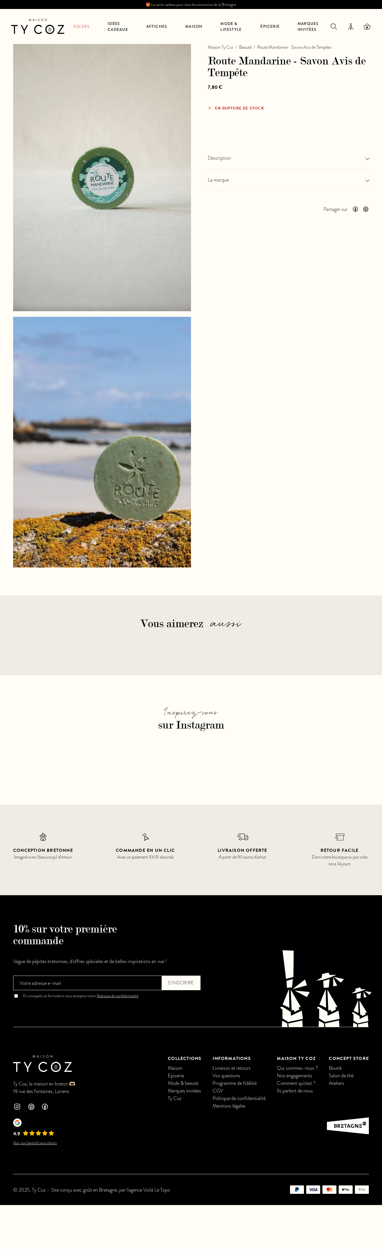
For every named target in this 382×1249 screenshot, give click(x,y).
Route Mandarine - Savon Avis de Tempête (294, 47)
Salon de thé (341, 1075)
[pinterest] (31, 1107)
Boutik (335, 1067)
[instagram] (17, 1107)
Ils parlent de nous (295, 1090)
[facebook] (45, 1107)
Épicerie (270, 26)
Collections (184, 1058)
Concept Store (349, 1058)
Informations (232, 1058)
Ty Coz (174, 1098)
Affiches (157, 26)
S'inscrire (181, 983)
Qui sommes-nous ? (297, 1067)
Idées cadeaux (118, 26)
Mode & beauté (183, 1083)
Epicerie (176, 1075)
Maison (193, 26)
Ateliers (336, 1083)
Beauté (245, 47)
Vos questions (226, 1075)
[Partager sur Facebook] (355, 209)
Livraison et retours (232, 1067)
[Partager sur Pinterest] (365, 209)
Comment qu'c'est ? (296, 1083)
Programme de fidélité (235, 1083)
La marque (218, 179)
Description (219, 157)
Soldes (81, 26)
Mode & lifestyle (231, 26)
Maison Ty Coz (220, 47)
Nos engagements (294, 1075)
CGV (218, 1090)
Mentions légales (229, 1105)
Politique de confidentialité (117, 996)
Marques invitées (308, 26)
